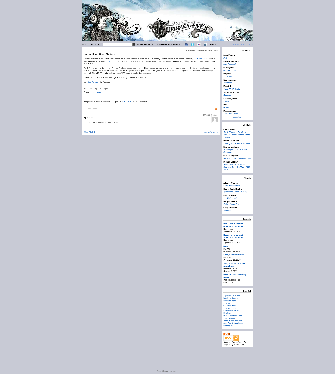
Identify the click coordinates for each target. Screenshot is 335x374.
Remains (227, 95)
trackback (126, 101)
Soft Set (241, 263)
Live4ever (227, 313)
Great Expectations (231, 185)
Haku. (226, 223)
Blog (84, 44)
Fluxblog (226, 303)
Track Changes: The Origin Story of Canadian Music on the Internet (236, 134)
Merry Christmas (211, 132)
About (213, 44)
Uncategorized (99, 92)
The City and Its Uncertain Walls (237, 143)
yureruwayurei (236, 223)
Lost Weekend (229, 64)
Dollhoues (227, 57)
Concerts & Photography (168, 44)
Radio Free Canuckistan (233, 320)
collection (237, 117)
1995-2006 (227, 76)
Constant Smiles (236, 254)
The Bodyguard (229, 198)
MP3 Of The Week (145, 44)
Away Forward (230, 263)
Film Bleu (227, 101)
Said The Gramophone (233, 323)
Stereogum (228, 325)
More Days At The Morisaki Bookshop (235, 150)
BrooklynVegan (229, 300)
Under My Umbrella (231, 89)
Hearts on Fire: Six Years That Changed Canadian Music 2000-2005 (237, 167)
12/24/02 (210, 115)
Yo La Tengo (112, 61)
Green (226, 107)
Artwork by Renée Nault (243, 44)
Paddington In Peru (231, 204)
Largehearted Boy (231, 310)
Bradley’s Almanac (231, 298)
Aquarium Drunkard (231, 295)
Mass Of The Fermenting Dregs (234, 275)
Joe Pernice (198, 59)
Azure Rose (228, 266)
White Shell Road (91, 132)
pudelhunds (237, 226)
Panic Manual (229, 318)
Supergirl (227, 210)
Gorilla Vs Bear (229, 305)
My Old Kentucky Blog (232, 315)
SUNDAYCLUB (229, 70)
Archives (95, 44)
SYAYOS (227, 226)
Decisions (227, 82)
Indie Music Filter (230, 308)
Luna (225, 254)
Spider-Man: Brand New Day (235, 191)
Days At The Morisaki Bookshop (237, 158)
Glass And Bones (230, 113)
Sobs (225, 246)
